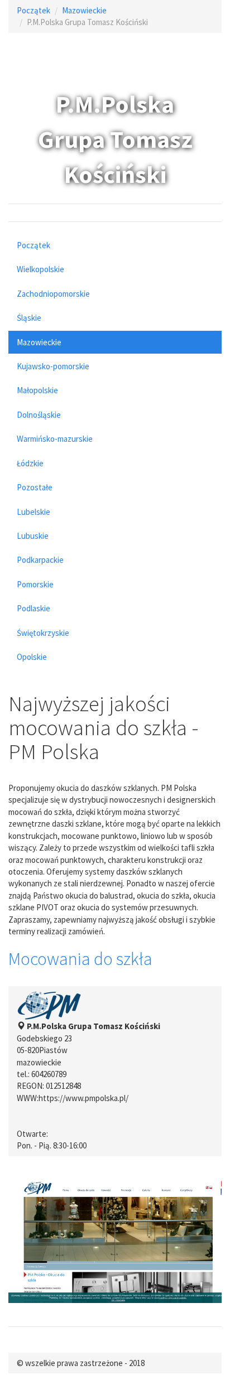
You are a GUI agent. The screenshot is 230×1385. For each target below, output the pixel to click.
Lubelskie (33, 511)
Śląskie (29, 317)
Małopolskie (37, 390)
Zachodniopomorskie (53, 293)
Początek (33, 10)
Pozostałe (34, 487)
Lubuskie (33, 535)
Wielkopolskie (40, 269)
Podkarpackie (40, 559)
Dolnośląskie (39, 414)
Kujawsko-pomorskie (53, 366)
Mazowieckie (84, 10)
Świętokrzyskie (43, 633)
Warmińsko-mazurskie (55, 438)
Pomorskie (35, 584)
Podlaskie (33, 608)
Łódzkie (30, 463)
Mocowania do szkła (80, 959)
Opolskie (32, 657)
